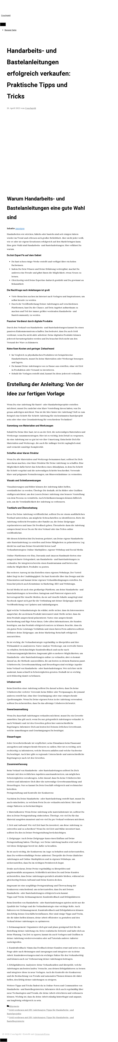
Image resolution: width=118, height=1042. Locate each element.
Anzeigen (19, 228)
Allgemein (14, 1006)
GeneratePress (42, 1034)
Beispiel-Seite (10, 30)
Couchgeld (5, 15)
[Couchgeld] (4, 6)
